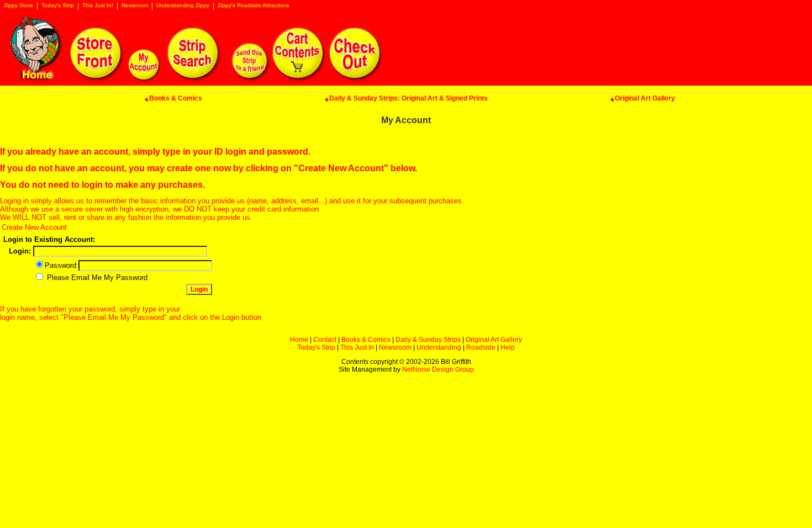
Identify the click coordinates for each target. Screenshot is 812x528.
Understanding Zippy (182, 5)
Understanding (438, 347)
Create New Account (34, 227)
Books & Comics (366, 340)
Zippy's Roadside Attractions (253, 5)
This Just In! (97, 5)
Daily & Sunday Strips (428, 340)
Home (299, 340)
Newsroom (135, 5)
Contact (324, 340)
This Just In (357, 347)
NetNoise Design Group (438, 369)
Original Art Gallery (494, 340)
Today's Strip (57, 5)
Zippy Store (18, 5)
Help (507, 347)
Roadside (480, 347)
